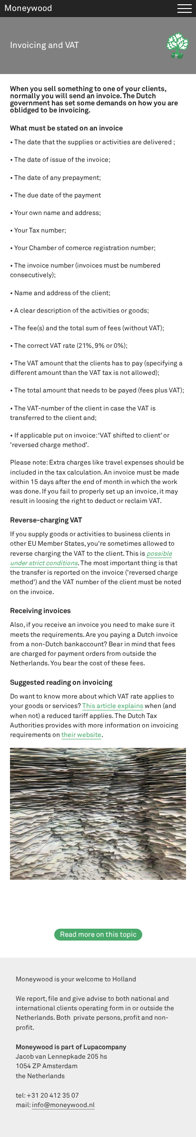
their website (81, 735)
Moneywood (28, 8)
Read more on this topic (98, 934)
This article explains (112, 706)
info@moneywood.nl (63, 1105)
